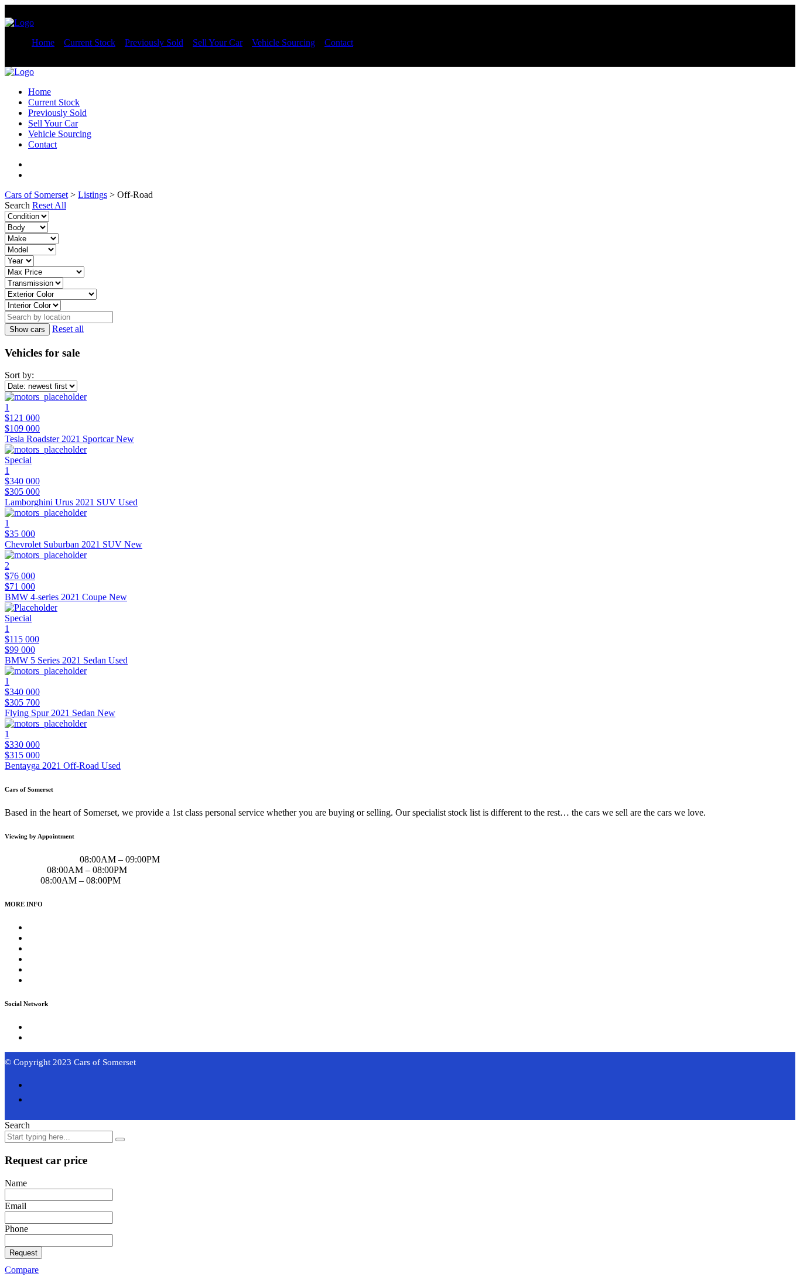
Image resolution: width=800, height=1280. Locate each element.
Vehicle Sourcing (283, 42)
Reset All (49, 205)
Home (43, 42)
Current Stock (89, 42)
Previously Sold (154, 42)
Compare (22, 1270)
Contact (338, 42)
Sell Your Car (217, 42)
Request (23, 1252)
